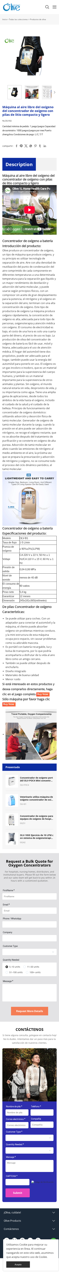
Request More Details (29, 1011)
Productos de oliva (38, 19)
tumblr (40, 146)
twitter (26, 146)
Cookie (23, 1244)
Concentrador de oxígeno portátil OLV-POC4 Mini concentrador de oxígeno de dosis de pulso (36, 779)
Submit (17, 1193)
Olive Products (12, 1220)
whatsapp (30, 146)
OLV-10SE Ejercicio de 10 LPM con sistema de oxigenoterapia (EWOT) (36, 836)
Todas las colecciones (18, 19)
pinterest (35, 146)
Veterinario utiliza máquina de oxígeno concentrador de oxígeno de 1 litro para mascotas (36, 798)
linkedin (44, 146)
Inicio (4, 19)
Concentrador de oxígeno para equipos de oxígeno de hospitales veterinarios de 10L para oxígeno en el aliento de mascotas (36, 817)
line (21, 146)
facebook (16, 146)
